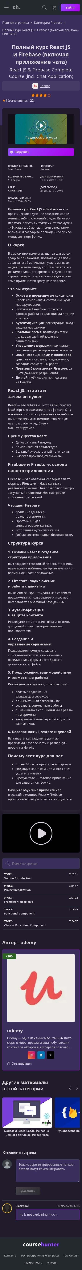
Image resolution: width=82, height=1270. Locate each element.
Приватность (33, 1262)
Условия (52, 1262)
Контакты (10, 1255)
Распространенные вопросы (40, 1255)
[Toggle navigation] (6, 7)
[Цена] (54, 7)
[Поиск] (44, 7)
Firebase (45, 169)
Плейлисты (71, 1255)
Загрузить (21, 152)
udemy (15, 1030)
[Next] (77, 1088)
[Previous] (69, 1088)
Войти (70, 7)
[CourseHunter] (16, 7)
